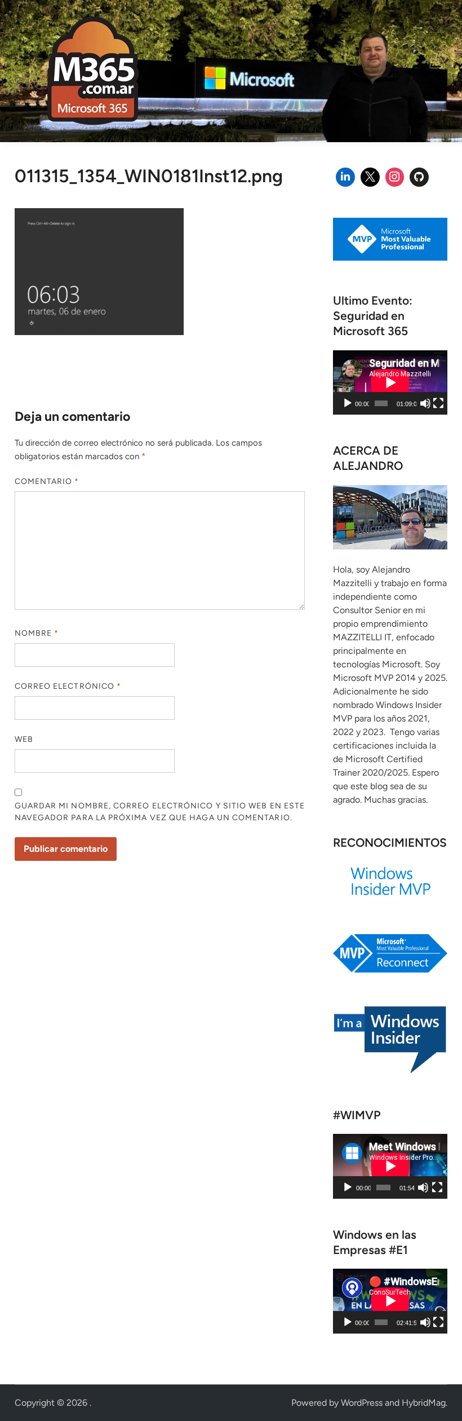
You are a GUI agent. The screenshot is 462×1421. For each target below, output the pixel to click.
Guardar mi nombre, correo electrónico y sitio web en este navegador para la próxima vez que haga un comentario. (160, 811)
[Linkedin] (345, 177)
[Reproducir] (347, 403)
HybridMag (424, 1402)
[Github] (419, 177)
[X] (370, 177)
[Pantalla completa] (438, 403)
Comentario (47, 481)
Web (24, 739)
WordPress (362, 1402)
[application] (390, 382)
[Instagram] (395, 177)
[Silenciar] (425, 403)
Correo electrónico (68, 686)
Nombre (37, 633)
